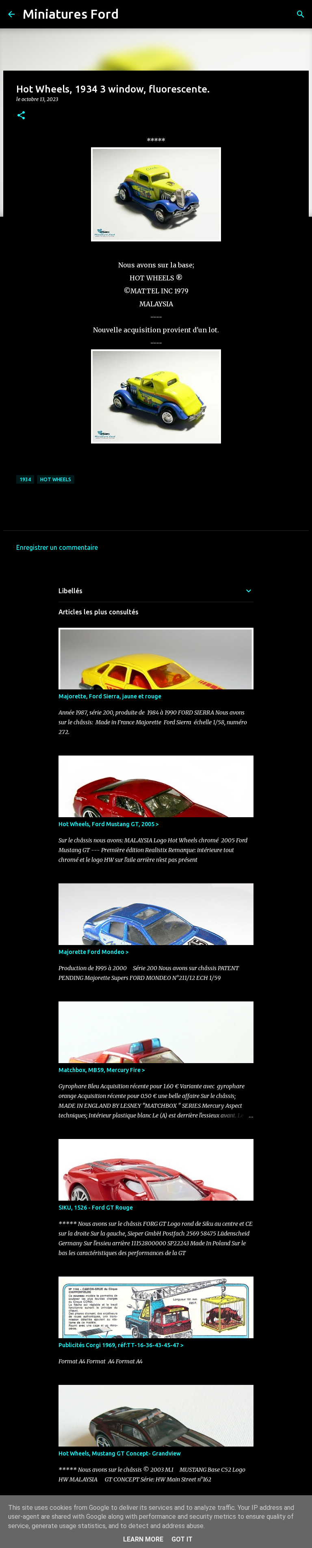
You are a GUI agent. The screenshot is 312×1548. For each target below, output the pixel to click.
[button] (21, 115)
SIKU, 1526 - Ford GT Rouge (95, 1207)
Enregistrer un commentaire (57, 547)
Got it (182, 1539)
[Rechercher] (130, 14)
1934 (25, 479)
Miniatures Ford (71, 13)
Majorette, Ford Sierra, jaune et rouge (109, 696)
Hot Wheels (55, 479)
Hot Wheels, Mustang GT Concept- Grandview (119, 1453)
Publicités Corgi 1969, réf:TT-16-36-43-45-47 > (121, 1345)
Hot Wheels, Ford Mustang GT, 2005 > (108, 824)
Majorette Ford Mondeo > (93, 952)
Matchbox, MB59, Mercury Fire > (101, 1070)
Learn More (143, 1539)
